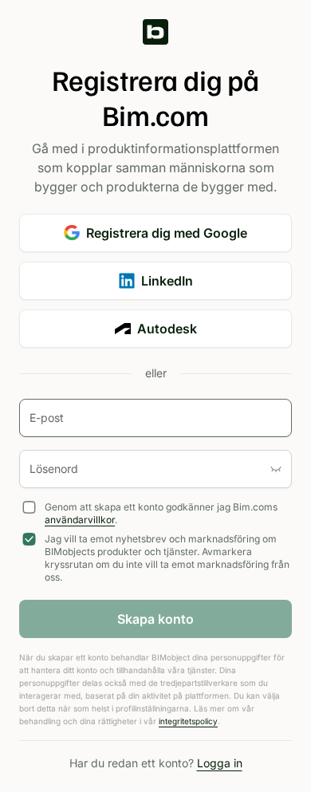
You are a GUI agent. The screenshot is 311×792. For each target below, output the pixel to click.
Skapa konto (155, 619)
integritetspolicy (188, 721)
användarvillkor (80, 520)
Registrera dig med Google (166, 233)
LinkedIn (167, 281)
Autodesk (167, 329)
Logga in (219, 763)
